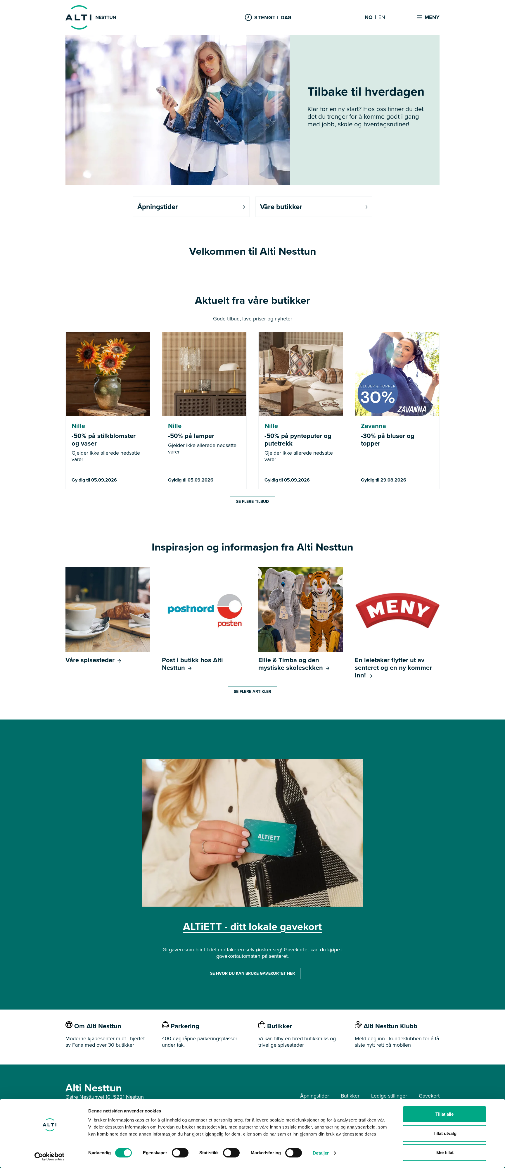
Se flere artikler (252, 692)
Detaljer (321, 1152)
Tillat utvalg (444, 1133)
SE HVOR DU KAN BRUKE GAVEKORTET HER (252, 973)
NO (369, 17)
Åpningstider (314, 1096)
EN (381, 17)
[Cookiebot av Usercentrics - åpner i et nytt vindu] (49, 1156)
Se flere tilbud (252, 501)
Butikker (350, 1096)
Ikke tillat (444, 1152)
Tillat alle (444, 1114)
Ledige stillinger (389, 1096)
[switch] (180, 1152)
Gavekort (429, 1096)
